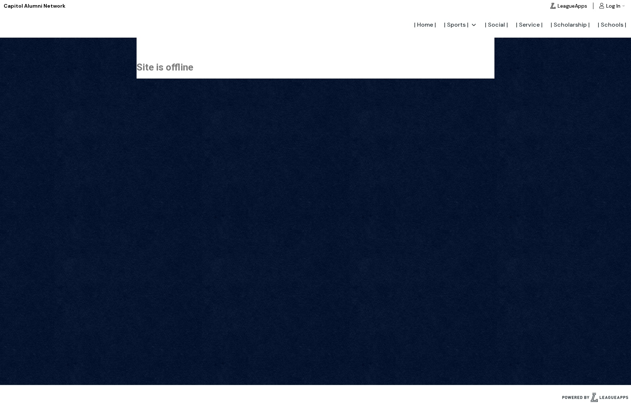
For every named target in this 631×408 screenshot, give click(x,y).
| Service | (529, 24)
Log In (613, 6)
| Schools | (612, 24)
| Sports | (456, 24)
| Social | (496, 24)
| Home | (425, 24)
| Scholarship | (570, 24)
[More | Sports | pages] (474, 24)
